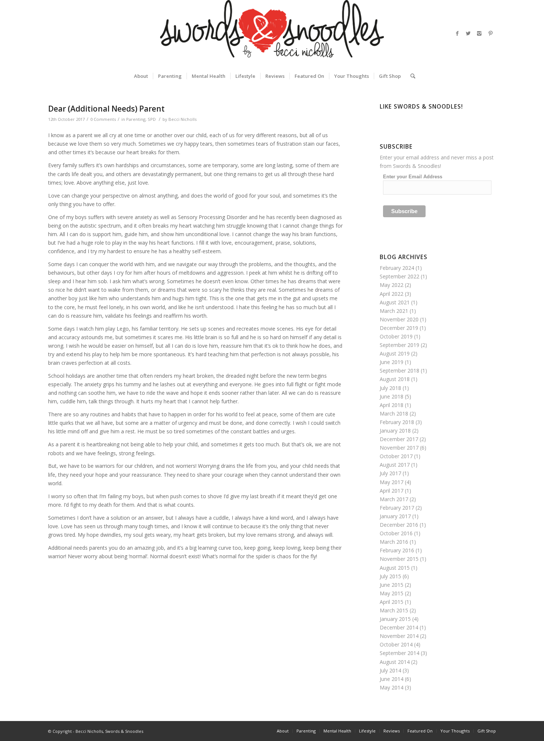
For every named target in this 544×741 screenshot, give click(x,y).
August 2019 (395, 353)
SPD (152, 119)
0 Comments (103, 119)
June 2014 (391, 678)
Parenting (135, 119)
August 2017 (395, 464)
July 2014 (390, 670)
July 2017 (390, 473)
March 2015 (394, 610)
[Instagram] (479, 33)
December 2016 (399, 524)
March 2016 (394, 541)
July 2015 (390, 576)
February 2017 (397, 507)
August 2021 (395, 302)
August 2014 (395, 661)
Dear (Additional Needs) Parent (106, 108)
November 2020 (399, 319)
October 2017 (396, 456)
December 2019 (399, 327)
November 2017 (399, 447)
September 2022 (399, 276)
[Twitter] (468, 33)
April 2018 (391, 404)
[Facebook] (457, 33)
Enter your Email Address (412, 176)
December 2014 (399, 627)
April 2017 (391, 490)
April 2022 (391, 293)
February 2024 (397, 267)
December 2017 (399, 439)
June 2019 (391, 361)
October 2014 (396, 644)
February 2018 (397, 422)
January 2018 (395, 430)
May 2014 (391, 687)
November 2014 (399, 635)
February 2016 (397, 550)
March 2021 (394, 310)
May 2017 (391, 482)
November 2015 (399, 558)
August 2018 (395, 379)
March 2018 (394, 413)
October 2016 (396, 533)
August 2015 (395, 567)
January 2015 (395, 618)
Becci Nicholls (182, 119)
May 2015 (391, 593)
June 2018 (391, 396)
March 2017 (394, 499)
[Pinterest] (490, 33)
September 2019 (399, 344)
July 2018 (390, 387)
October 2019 (396, 336)
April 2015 (391, 601)
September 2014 (399, 652)
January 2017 (395, 516)
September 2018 (399, 370)
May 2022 (391, 284)
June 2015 (391, 584)
